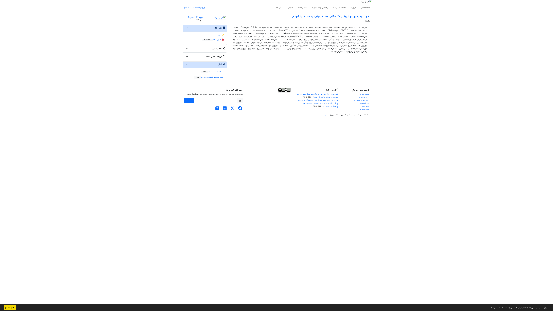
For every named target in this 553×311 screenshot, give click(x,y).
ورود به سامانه (199, 7)
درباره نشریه (364, 97)
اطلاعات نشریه (340, 7)
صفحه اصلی (365, 7)
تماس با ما (279, 7)
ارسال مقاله (302, 7)
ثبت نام (187, 7)
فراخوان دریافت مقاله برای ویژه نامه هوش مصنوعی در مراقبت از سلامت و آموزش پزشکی (317, 95)
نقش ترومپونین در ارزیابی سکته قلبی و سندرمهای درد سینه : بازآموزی (331, 16)
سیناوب (326, 115)
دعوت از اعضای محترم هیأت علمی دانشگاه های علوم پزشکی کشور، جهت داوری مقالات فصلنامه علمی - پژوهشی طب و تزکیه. (318, 103)
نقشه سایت (364, 109)
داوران (290, 7)
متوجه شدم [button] (9, 307)
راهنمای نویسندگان (320, 7)
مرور (354, 7)
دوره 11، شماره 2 (195, 17)
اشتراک (189, 100)
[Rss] (217, 109)
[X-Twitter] (232, 109)
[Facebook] (240, 109)
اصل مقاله (212, 40)
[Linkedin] (225, 109)
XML (218, 35)
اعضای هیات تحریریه (361, 100)
